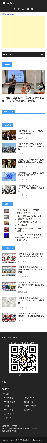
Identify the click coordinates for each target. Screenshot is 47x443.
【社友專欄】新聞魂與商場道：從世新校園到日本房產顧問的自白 (31, 146)
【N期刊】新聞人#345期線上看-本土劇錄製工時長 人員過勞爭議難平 (31, 285)
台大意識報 (28, 401)
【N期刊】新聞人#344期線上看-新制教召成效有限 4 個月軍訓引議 (31, 300)
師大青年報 (8, 397)
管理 (4, 382)
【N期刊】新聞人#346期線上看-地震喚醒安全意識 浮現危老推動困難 (31, 269)
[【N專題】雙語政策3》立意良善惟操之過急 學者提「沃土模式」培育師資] (23, 81)
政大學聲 (7, 405)
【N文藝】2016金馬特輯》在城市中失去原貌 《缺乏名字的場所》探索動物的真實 (28, 237)
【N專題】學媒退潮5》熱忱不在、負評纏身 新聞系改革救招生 (31, 188)
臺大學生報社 (9, 401)
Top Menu (10, 3)
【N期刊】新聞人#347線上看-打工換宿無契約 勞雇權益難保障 (31, 255)
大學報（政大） (30, 405)
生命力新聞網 (9, 413)
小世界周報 (8, 409)
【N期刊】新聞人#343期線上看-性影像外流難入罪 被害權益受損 (31, 315)
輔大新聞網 (28, 409)
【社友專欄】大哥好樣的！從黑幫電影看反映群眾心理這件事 (31, 161)
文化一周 (7, 417)
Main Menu (10, 54)
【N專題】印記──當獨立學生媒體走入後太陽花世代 (31, 174)
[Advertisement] (23, 32)
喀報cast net (29, 397)
